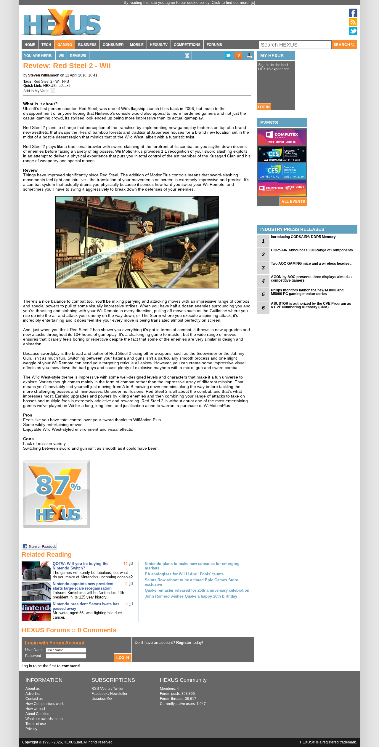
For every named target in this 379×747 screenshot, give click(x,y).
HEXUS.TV (159, 45)
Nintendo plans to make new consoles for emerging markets (192, 565)
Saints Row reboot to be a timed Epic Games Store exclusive (191, 582)
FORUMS (214, 45)
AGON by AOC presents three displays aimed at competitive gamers (311, 278)
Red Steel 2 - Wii (46, 81)
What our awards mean (44, 719)
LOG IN (264, 107)
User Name (34, 650)
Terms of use (35, 724)
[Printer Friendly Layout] (249, 57)
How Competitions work (44, 704)
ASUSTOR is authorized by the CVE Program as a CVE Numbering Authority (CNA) (311, 305)
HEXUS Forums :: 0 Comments (69, 630)
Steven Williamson (43, 75)
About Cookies (37, 714)
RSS (95, 689)
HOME (30, 45)
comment (70, 666)
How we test (35, 709)
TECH (46, 45)
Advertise (33, 694)
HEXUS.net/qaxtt (56, 86)
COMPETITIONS (187, 45)
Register (183, 642)
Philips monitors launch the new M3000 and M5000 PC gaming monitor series (307, 292)
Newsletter (118, 694)
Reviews (78, 56)
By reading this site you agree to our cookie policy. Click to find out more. (187, 2)
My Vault (41, 91)
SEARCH (342, 45)
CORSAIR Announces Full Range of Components (312, 250)
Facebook (99, 694)
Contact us (34, 699)
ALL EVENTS (293, 201)
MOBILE (137, 45)
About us (32, 689)
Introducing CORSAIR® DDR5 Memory (303, 237)
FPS (65, 81)
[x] (253, 2)
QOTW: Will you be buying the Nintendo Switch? (80, 565)
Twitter (118, 689)
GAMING (64, 45)
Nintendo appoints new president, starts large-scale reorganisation (84, 586)
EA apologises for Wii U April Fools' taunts (184, 574)
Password (33, 656)
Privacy (31, 729)
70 (125, 564)
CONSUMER (113, 45)
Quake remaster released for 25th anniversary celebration (197, 590)
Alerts (105, 689)
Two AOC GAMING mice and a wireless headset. (311, 263)
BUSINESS (87, 45)
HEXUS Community (183, 680)
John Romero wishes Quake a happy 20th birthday (191, 596)
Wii (61, 56)
